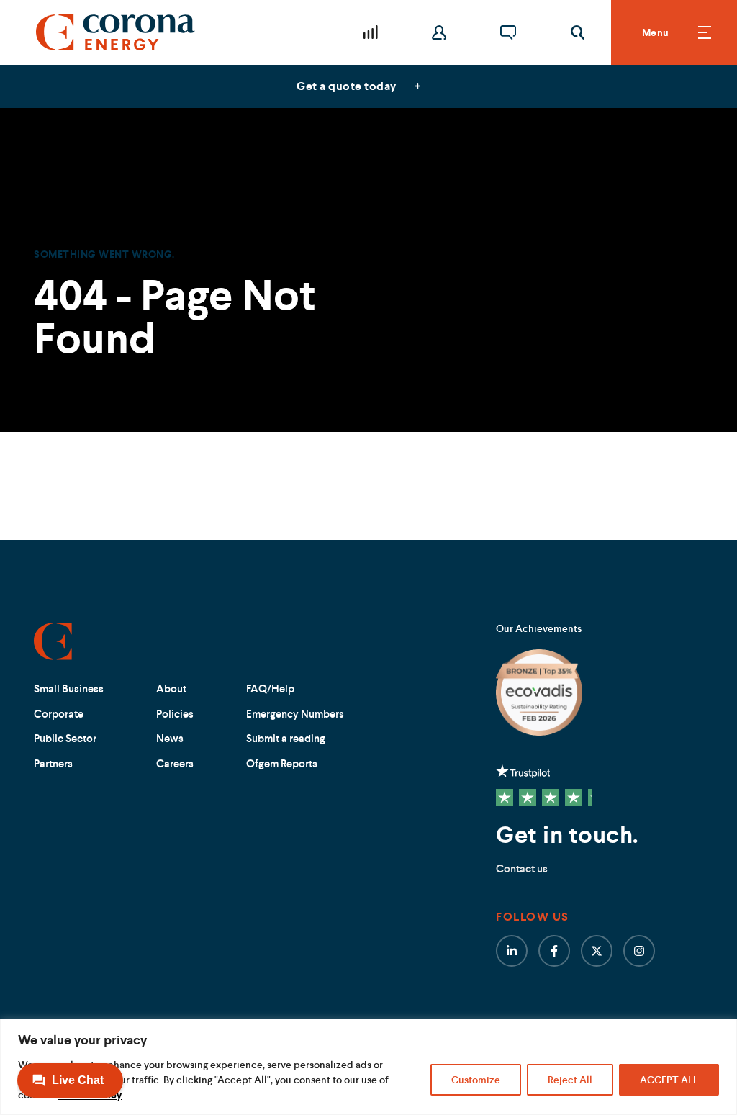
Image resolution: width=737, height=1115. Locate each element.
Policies (175, 714)
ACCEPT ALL (669, 1079)
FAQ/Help (270, 688)
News (170, 738)
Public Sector (65, 738)
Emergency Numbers (295, 714)
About (171, 688)
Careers (175, 763)
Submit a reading (285, 738)
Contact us (522, 868)
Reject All (570, 1079)
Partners (53, 763)
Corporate (58, 714)
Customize (475, 1079)
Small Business (69, 688)
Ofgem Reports (281, 763)
